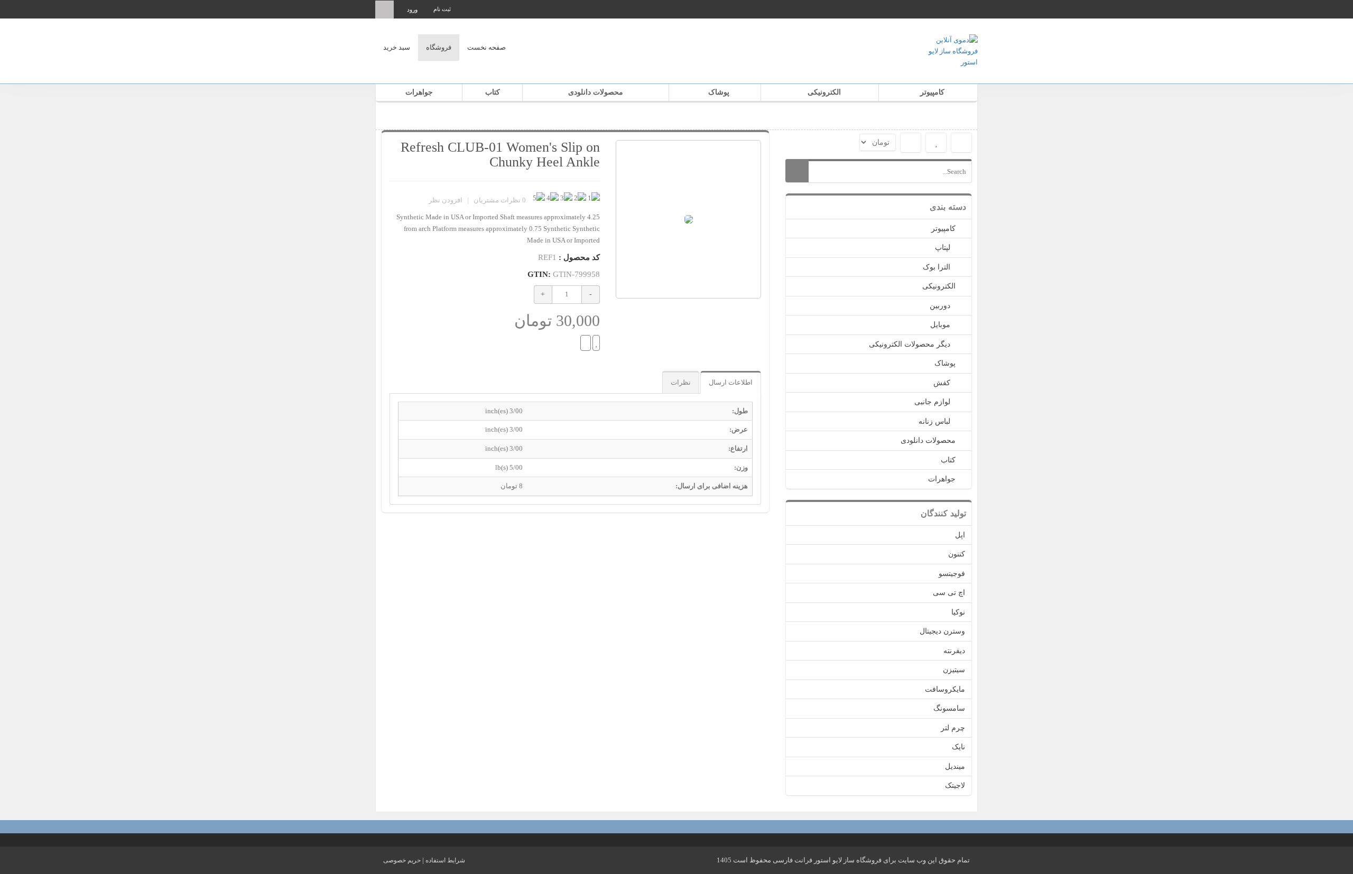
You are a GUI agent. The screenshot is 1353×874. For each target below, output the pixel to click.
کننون (956, 554)
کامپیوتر (932, 92)
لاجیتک (955, 785)
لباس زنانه (934, 421)
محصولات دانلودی (595, 92)
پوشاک (718, 92)
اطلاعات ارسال (731, 382)
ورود (412, 9)
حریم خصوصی (402, 860)
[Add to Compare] (585, 343)
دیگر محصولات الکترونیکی (909, 344)
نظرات (681, 382)
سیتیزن (954, 670)
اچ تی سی (949, 593)
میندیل (955, 766)
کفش (941, 383)
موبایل (940, 325)
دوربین (940, 306)
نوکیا (958, 612)
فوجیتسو (952, 574)
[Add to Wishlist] (596, 343)
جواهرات (419, 92)
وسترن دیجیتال (942, 631)
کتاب (492, 92)
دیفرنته (954, 651)
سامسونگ (949, 708)
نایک (958, 747)
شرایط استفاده (445, 860)
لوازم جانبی (932, 402)
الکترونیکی (824, 92)
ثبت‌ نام (442, 9)
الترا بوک (936, 267)
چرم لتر (953, 728)
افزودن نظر (445, 200)
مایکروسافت (945, 689)
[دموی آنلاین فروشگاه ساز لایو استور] (946, 50)
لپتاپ (942, 248)
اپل (960, 535)
